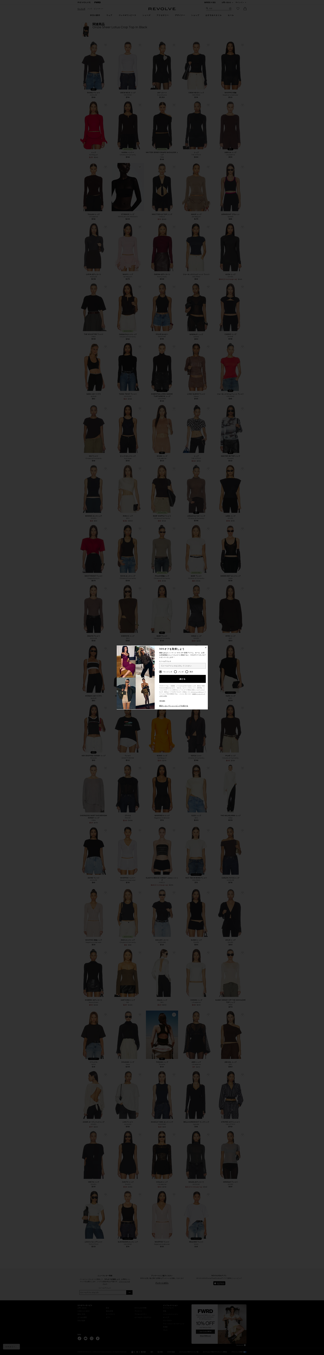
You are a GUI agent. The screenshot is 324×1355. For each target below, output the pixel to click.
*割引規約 (162, 701)
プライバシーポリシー (197, 692)
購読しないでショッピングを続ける (173, 706)
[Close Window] (206, 648)
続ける (183, 679)
